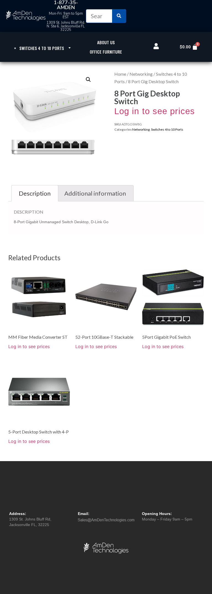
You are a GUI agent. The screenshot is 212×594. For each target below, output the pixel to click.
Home (120, 74)
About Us (106, 42)
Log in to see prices (154, 111)
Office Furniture (106, 52)
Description (35, 193)
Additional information (95, 193)
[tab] (34, 193)
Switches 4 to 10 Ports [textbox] (39, 48)
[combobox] (39, 48)
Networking (141, 74)
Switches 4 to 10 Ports (167, 129)
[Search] (119, 16)
